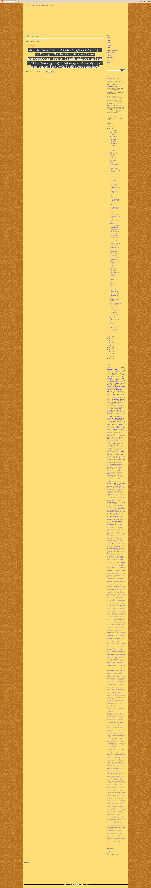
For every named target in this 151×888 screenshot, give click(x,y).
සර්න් (117, 625)
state (116, 491)
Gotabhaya (122, 386)
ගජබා (115, 716)
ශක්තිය (122, 817)
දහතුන (111, 178)
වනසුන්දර (121, 619)
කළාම (124, 708)
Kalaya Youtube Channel (113, 50)
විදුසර (108, 383)
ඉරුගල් (112, 697)
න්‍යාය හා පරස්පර (114, 241)
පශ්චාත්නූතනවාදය (119, 762)
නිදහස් (123, 754)
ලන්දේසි (115, 619)
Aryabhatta (116, 633)
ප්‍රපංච (119, 608)
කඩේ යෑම (112, 283)
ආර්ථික (114, 492)
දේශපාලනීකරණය (115, 744)
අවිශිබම (113, 689)
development (110, 522)
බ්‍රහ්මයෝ (110, 776)
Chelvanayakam (118, 424)
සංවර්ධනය (115, 442)
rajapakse (109, 675)
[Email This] (47, 72)
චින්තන (108, 497)
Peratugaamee (115, 568)
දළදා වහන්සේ (113, 306)
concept (108, 662)
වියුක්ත (108, 411)
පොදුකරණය (115, 611)
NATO (108, 651)
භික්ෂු (118, 782)
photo (115, 671)
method (121, 581)
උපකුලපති (119, 700)
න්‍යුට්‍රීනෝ (121, 499)
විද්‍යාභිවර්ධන (114, 809)
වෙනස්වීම (121, 622)
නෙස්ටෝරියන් (111, 759)
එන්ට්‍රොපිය (117, 703)
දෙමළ (110, 437)
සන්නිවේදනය (121, 552)
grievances (123, 665)
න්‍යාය (124, 749)
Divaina (109, 376)
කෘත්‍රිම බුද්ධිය (113, 223)
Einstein (115, 429)
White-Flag (114, 573)
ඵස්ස (122, 771)
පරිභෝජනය (116, 606)
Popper (108, 487)
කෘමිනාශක (118, 713)
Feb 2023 (112, 152)
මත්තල (121, 784)
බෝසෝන (109, 616)
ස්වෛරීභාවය (122, 831)
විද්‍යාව (120, 809)
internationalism (121, 385)
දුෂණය (108, 603)
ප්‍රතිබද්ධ (114, 608)
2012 (110, 356)
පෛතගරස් (116, 770)
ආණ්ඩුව (112, 591)
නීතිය (124, 605)
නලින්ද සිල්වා (113, 749)
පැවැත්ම (118, 543)
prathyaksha (110, 472)
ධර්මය (122, 747)
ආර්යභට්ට (121, 692)
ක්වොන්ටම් (110, 405)
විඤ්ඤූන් (115, 551)
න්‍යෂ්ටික (119, 749)
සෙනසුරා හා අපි (114, 297)
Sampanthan (109, 570)
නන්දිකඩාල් (109, 540)
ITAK (118, 419)
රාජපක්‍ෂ (117, 795)
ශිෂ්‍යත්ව (119, 819)
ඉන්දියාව (112, 286)
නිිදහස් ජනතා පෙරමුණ (113, 275)
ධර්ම (108, 747)
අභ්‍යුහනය (120, 527)
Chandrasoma (110, 635)
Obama (108, 568)
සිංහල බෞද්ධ (118, 481)
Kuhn (123, 451)
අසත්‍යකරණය (120, 689)
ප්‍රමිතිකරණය (110, 502)
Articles (109, 45)
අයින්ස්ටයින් (115, 461)
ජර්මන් (119, 728)
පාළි (109, 766)
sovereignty (116, 399)
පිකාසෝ (113, 766)
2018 (110, 343)
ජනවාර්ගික (121, 727)
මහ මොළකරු (113, 323)
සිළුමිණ (122, 627)
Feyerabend (110, 451)
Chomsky (121, 560)
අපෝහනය (123, 586)
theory (118, 584)
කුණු (117, 711)
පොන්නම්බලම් (122, 770)
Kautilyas (121, 644)
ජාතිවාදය (115, 537)
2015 (110, 349)
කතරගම (117, 706)
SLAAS (108, 518)
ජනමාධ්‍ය (109, 537)
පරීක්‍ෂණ (120, 500)
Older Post (100, 80)
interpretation (109, 581)
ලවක (117, 800)
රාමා (109, 797)
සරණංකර (119, 827)
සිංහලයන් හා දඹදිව (114, 231)
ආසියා (108, 694)
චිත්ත (122, 722)
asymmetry (123, 575)
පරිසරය (108, 762)
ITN (115, 484)
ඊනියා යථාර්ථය (113, 229)
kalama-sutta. (117, 668)
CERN (115, 560)
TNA (114, 391)
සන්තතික (117, 624)
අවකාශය (110, 589)
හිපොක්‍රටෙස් (110, 838)
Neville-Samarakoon (119, 651)
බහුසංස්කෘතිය (120, 613)
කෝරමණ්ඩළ (122, 714)
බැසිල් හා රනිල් (113, 197)
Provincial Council (117, 516)
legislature (109, 524)
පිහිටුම (117, 768)
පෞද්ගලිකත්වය (112, 545)
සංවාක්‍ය (117, 822)
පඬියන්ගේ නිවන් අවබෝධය (114, 105)
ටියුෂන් (116, 733)
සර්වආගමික (114, 828)
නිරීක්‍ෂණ (123, 438)
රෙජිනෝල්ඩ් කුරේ (114, 268)
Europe (108, 641)
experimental (109, 665)
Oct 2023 (112, 134)
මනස (121, 397)
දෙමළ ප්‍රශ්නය (120, 741)
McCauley (123, 565)
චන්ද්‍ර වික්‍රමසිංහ (117, 722)
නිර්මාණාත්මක (116, 757)
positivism (110, 673)
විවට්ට (115, 814)
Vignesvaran (112, 421)
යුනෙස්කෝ (109, 795)
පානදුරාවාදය (116, 765)
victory (114, 678)
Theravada (109, 456)
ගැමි (118, 719)
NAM (122, 649)
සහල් (115, 830)
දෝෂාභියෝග (117, 476)
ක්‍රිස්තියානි (109, 533)
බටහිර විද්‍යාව (110, 434)
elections (121, 445)
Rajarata (121, 454)
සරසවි (113, 625)
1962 (117, 630)
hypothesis (111, 667)
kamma (123, 668)
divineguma (110, 491)
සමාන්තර (108, 827)
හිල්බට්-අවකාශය (112, 556)
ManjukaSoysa (110, 649)
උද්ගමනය (109, 592)
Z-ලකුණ (123, 456)
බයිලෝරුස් (121, 773)
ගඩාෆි (119, 716)
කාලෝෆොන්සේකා (110, 711)
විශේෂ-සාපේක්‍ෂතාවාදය (113, 622)
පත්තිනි (110, 606)
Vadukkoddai (121, 571)
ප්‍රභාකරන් (123, 608)
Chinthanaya (116, 396)
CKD (110, 484)
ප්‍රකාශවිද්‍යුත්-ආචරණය (111, 763)
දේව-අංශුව (121, 743)
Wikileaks (121, 573)
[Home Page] (28, 36)
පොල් (110, 771)
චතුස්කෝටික (109, 722)
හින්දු (122, 629)
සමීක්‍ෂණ (114, 827)
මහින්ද (123, 546)
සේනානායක (110, 836)
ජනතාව (115, 727)
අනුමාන (121, 684)
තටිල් (108, 464)
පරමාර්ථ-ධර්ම (120, 760)
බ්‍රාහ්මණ (115, 776)
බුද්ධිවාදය (110, 779)
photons (109, 526)
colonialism (110, 380)
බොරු (122, 779)
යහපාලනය (119, 503)
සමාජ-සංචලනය (115, 825)
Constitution (119, 381)
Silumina (117, 570)
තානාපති (122, 735)
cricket (108, 445)
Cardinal (109, 424)
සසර (118, 554)
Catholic (109, 468)
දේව (116, 743)
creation (113, 662)
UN (115, 489)
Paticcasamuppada (118, 486)
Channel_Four (119, 513)
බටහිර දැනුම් (122, 545)
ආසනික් (120, 391)
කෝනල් (115, 597)
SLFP (108, 391)
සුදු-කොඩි (109, 629)
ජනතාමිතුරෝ (109, 727)
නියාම (116, 755)
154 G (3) (109, 557)
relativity (109, 473)
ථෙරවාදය (109, 476)
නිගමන (123, 752)
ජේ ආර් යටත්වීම (114, 164)
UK (122, 468)
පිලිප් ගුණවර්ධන (111, 768)
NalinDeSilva (112, 370)
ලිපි (108, 115)
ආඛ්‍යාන (121, 690)
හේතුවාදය (109, 841)
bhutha (112, 660)
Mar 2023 (112, 150)
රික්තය (120, 797)
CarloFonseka (110, 419)
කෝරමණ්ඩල (115, 714)
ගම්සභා (108, 717)
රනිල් (111, 281)
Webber (121, 659)
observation (109, 671)
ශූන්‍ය (108, 624)
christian (111, 576)
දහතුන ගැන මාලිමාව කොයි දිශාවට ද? (115, 226)
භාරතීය (108, 782)
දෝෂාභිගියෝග (116, 746)
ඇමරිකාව (116, 694)
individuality (119, 579)
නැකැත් (119, 752)
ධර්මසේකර (119, 603)
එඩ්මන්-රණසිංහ (110, 703)
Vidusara (118, 376)
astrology (111, 457)
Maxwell (121, 484)
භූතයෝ (110, 546)
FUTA (118, 435)
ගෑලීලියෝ (111, 535)
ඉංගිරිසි (117, 591)
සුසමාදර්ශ (109, 483)
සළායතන (109, 831)
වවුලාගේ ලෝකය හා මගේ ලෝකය (115, 234)
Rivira (121, 429)
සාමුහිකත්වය (120, 833)
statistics (121, 491)
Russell (115, 487)
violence (119, 678)
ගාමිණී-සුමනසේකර (112, 719)
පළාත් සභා (119, 448)
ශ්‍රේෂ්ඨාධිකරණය (113, 819)
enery (121, 663)
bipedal (117, 660)
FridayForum (120, 641)
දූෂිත (108, 741)
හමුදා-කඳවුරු (122, 836)
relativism (109, 584)
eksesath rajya (119, 457)
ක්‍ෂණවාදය (114, 594)
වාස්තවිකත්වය (114, 806)
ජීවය (108, 733)
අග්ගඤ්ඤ (114, 679)
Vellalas (120, 407)
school (114, 584)
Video (108, 573)
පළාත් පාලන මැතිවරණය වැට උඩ (114, 220)
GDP (108, 516)
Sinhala (118, 413)
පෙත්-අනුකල (109, 770)
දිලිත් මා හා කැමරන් (114, 319)
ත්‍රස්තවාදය (119, 475)
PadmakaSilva (110, 652)
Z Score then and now (112, 86)
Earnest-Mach (110, 640)
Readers (123, 426)
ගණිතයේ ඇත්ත (113, 253)
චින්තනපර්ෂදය (110, 418)
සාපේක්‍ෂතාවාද (116, 627)
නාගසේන (109, 752)
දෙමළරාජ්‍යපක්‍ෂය (110, 743)
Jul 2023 (112, 141)
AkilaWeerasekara (110, 632)
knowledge (109, 410)
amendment (116, 575)
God (115, 411)
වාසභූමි (108, 806)
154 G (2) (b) (110, 630)
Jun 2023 (112, 143)
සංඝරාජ (112, 624)
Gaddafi (112, 643)
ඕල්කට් (118, 592)
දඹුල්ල (122, 736)
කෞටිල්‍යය (121, 597)
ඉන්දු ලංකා (111, 462)
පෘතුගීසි (122, 768)
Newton (109, 399)
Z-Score (116, 456)
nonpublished (118, 404)
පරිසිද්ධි (122, 606)
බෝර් (115, 614)
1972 (122, 630)
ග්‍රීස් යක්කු (123, 717)
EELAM (109, 438)
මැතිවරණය (109, 480)
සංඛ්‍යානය (110, 820)
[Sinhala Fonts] (32, 36)
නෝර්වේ (121, 759)
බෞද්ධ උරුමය (110, 781)
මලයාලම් (115, 787)
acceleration (109, 575)
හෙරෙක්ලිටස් (114, 839)
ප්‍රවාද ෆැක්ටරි (113, 202)
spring (109, 676)
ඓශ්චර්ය (114, 705)
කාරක (124, 594)
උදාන (114, 700)
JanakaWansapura (117, 383)
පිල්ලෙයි (123, 766)
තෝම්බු (117, 736)
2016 (110, 347)
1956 (122, 437)
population (109, 583)
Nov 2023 (112, 132)
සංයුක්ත (114, 552)
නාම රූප (114, 752)
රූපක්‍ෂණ (118, 798)
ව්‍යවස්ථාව (119, 465)
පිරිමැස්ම (118, 766)
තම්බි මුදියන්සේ (113, 160)
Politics (109, 55)
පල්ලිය (113, 762)
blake (122, 660)
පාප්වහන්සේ (122, 765)
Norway (109, 486)
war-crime (122, 526)
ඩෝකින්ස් (121, 733)
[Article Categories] (37, 36)
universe (110, 678)
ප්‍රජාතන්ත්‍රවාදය (110, 543)
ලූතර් (110, 801)
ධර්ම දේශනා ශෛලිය (115, 747)
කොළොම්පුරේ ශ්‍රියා (114, 314)
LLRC (108, 408)
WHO (122, 443)
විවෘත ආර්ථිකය (122, 814)
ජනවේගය (109, 728)
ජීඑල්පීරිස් (122, 732)
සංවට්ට (112, 822)
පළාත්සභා (120, 541)
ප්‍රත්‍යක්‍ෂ (120, 418)
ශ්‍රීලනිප (108, 552)
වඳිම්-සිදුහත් (115, 803)
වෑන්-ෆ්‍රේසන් (121, 806)
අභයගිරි (110, 687)
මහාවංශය (121, 787)
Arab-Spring (109, 559)
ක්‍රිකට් (109, 709)
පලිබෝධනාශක (110, 541)
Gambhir (117, 643)
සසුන (119, 828)
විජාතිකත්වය (121, 808)
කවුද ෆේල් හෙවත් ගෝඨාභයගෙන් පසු (115, 294)
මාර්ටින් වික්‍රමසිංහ (110, 790)
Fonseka (108, 562)
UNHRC (123, 415)
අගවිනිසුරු (111, 527)
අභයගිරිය (110, 587)
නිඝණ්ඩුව (110, 754)
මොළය (111, 503)
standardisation (116, 676)
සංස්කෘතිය (116, 437)
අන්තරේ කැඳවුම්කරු (115, 243)
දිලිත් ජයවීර (112, 317)
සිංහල (123, 399)
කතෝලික (109, 708)
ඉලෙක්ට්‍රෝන (110, 494)
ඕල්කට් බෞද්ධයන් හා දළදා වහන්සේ (115, 304)
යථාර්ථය (120, 423)
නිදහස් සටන (111, 755)
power (115, 673)
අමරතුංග (115, 687)
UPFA (118, 518)
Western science (111, 52)
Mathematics (110, 413)
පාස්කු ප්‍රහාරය (113, 251)
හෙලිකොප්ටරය (114, 255)
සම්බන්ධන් (123, 624)
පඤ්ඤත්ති (109, 465)
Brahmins (120, 467)
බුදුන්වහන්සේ (116, 779)
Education (109, 426)
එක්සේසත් (122, 494)
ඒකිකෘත (108, 705)
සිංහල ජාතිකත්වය (114, 245)
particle (121, 524)
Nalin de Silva (112, 386)
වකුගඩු (108, 407)
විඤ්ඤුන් (108, 809)
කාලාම (122, 709)
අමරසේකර (116, 587)
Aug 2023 (112, 139)
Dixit (122, 638)
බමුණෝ (115, 773)
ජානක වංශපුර (118, 392)
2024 (110, 126)
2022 (110, 334)
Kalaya (108, 40)
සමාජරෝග (121, 825)
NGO (108, 404)
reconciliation (119, 472)
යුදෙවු (119, 548)
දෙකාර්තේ (113, 603)
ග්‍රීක (124, 533)
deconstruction (120, 662)
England (112, 400)
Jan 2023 (112, 154)
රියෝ (124, 797)
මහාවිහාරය (119, 478)
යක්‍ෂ (122, 480)
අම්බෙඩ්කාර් (121, 687)
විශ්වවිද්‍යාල (109, 507)
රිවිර (111, 427)
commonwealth (119, 576)
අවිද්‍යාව (108, 529)
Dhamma (110, 638)
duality (115, 663)
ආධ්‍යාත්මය (109, 692)
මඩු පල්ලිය (115, 784)
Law (114, 407)
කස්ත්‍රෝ (119, 708)
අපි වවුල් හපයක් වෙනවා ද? (114, 288)
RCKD (122, 568)
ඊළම (116, 494)
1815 (115, 483)
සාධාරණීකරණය (112, 833)
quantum (116, 583)
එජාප (110, 495)
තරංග (113, 735)
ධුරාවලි (108, 749)
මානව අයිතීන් (122, 616)
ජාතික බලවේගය (114, 312)
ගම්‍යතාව (113, 717)
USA (117, 443)
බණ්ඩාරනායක (109, 773)
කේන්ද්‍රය (123, 713)
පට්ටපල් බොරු (111, 500)
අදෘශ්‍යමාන (110, 586)
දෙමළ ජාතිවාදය (119, 432)
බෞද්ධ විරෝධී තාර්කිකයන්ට (114, 184)
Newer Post (30, 80)
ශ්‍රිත (107, 819)
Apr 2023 (112, 148)
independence (121, 421)
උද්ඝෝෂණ (109, 700)
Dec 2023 (112, 130)
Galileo (116, 468)
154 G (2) (109, 508)
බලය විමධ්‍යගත (114, 774)
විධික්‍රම (108, 812)
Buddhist (121, 633)
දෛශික (121, 744)
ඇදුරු (112, 694)
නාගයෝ (115, 751)
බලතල (108, 774)
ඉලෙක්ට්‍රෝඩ (117, 697)
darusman (120, 521)
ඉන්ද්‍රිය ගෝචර (119, 695)
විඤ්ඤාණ (109, 551)
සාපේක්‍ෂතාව (109, 627)
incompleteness (119, 667)
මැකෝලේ (117, 790)
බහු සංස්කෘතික (122, 774)
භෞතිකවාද (117, 546)
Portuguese (109, 454)
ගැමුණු (122, 719)
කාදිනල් (119, 594)
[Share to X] (50, 72)
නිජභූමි (116, 540)
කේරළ (109, 714)
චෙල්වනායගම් (116, 497)
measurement (111, 670)
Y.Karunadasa (116, 519)
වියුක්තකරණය (110, 814)
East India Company (119, 640)
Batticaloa (109, 560)
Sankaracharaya (110, 654)
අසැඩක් (116, 690)
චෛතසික (120, 535)
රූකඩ (110, 798)
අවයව (108, 689)
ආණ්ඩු (108, 591)
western (123, 584)
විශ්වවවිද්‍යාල (110, 816)
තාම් (113, 736)
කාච (113, 709)
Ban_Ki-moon (118, 510)
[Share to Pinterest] (53, 72)
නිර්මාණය (112, 605)
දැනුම (112, 464)
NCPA (112, 651)
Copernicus (122, 635)
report (114, 675)
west (108, 492)
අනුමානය (109, 686)
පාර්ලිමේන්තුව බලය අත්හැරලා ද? (115, 167)
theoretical (123, 676)
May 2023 (113, 145)
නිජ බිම (115, 754)
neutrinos (121, 670)
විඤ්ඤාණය (118, 621)
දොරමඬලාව (109, 746)
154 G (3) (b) (116, 557)
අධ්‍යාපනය (112, 423)
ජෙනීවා (123, 435)
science (119, 430)
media (108, 396)
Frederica (114, 641)
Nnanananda (120, 567)
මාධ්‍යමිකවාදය (115, 789)
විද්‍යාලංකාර (119, 505)
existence (109, 459)
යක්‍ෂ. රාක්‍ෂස (114, 793)
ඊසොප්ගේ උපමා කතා (113, 698)
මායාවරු (121, 789)
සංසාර (122, 822)
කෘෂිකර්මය (121, 595)
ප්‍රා (114, 610)
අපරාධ (120, 686)
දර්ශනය (108, 738)
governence (116, 665)
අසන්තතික (115, 589)
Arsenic (115, 394)
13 (113, 435)
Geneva (109, 392)
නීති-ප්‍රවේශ (123, 757)
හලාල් (121, 507)
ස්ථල (113, 831)
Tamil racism (120, 371)
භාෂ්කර (113, 782)
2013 (110, 354)
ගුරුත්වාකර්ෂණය (119, 462)
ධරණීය (122, 746)
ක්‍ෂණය (115, 495)
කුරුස (122, 711)
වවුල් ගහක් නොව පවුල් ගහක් (114, 262)
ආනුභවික (115, 692)
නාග (110, 751)
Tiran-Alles (115, 657)
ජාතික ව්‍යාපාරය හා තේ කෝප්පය (114, 208)
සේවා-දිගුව (117, 836)
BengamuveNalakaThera (113, 511)
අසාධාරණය (121, 589)
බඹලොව (114, 613)
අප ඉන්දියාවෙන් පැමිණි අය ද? (114, 258)
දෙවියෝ (114, 397)
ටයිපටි (112, 733)
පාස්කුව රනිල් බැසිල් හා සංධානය (115, 248)
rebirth (121, 583)
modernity (119, 416)
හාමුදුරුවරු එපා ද (114, 176)
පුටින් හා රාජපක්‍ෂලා (112, 96)
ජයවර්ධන (109, 600)
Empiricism (111, 443)
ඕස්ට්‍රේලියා (111, 706)
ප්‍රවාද (110, 440)
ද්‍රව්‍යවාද (115, 499)
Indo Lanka (117, 451)
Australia (121, 559)
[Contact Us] (41, 36)
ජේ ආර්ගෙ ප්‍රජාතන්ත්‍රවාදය (114, 157)
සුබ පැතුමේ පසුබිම (114, 321)
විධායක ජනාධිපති (120, 811)
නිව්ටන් (121, 540)
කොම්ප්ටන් (109, 597)
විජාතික (115, 808)
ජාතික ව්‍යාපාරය (113, 205)
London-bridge (119, 648)
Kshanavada (116, 565)
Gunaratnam (111, 644)
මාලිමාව (112, 162)
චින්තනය (119, 405)
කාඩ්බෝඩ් (117, 709)
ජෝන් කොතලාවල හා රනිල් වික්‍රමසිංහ (115, 213)
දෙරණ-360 (109, 538)
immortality (121, 578)
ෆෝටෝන (121, 556)
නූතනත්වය (120, 446)
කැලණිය (119, 410)
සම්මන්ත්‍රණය (112, 554)
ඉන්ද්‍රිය (121, 492)
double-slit (109, 663)
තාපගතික (109, 736)
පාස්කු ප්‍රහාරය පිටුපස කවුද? (114, 78)
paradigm (119, 470)
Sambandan (122, 487)
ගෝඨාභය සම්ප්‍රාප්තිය (115, 194)
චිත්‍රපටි (114, 724)
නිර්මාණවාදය (109, 757)
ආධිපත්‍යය (109, 530)
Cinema (109, 60)
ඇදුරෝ (115, 530)
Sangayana (119, 652)
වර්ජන (108, 621)
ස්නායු (117, 831)
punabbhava (120, 673)
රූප (113, 798)
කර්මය (109, 594)
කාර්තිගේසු (110, 595)
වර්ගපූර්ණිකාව (119, 549)
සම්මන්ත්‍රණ (109, 449)
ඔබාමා (113, 592)
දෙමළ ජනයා (113, 741)
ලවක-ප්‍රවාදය (122, 800)
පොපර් (123, 543)
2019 (110, 340)
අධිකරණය (118, 473)
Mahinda (118, 375)
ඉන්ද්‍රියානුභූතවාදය (111, 532)
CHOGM (111, 513)
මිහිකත (113, 792)
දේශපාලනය (119, 538)
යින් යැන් (121, 793)
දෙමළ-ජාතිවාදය (119, 464)
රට (113, 795)
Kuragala (121, 646)
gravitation (109, 430)
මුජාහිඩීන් (118, 792)
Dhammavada (117, 638)
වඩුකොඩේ (111, 549)
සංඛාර (108, 822)
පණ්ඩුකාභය (109, 760)
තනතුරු (108, 735)
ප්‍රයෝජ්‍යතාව (109, 765)
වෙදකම (112, 817)
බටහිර (111, 478)
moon (117, 670)
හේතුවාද (121, 839)
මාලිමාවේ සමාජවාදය (115, 210)
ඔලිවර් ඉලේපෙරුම (121, 705)
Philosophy (110, 57)
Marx (121, 411)
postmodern (115, 526)
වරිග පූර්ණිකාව (122, 803)
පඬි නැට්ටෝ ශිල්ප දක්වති (114, 188)
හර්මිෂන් (114, 629)
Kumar (114, 646)
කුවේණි (108, 713)
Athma (115, 559)
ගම (122, 716)
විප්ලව (121, 812)
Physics (120, 453)
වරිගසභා (112, 621)
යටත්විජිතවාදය (112, 548)
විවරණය (123, 621)
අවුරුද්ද (114, 529)
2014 (110, 351)
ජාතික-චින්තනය (115, 732)
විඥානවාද (109, 505)
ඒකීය (120, 532)
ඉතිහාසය (121, 530)
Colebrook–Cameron (118, 514)
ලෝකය (121, 801)
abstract (121, 489)
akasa (108, 660)
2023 (110, 128)
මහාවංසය (109, 789)
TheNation (114, 571)
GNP (108, 643)
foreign (115, 578)
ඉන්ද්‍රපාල (121, 591)
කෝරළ (110, 716)
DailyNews (109, 389)
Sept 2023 (113, 137)
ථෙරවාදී (121, 537)
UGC (110, 489)
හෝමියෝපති (116, 841)
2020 (110, 338)
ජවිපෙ (113, 446)
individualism (109, 579)
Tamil (123, 419)
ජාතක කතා (111, 730)
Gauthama (123, 643)
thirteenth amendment (119, 459)
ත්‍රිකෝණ (117, 735)
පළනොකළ (109, 608)
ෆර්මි (122, 841)
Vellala (108, 402)
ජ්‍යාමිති (123, 728)
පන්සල (115, 760)
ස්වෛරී (122, 625)
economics (109, 470)
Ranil (108, 371)
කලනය (114, 708)
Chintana (116, 635)
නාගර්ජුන (121, 751)
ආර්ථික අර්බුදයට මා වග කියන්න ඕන (114, 200)
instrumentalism (110, 668)
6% (116, 508)
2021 (110, 336)
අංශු (109, 461)
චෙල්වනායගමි (111, 725)
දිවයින (112, 388)
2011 (110, 358)
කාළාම (116, 595)
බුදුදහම (116, 502)
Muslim (120, 400)
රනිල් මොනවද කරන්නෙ (113, 181)
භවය (122, 781)
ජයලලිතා (114, 728)
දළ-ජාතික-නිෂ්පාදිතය (118, 738)
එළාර (122, 703)
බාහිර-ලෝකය (121, 776)
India (120, 388)
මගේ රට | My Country (112, 854)
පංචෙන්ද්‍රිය (109, 448)
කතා (122, 706)
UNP (121, 394)
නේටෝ (117, 759)
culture (114, 402)
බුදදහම (112, 778)
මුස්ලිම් (116, 480)
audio (113, 521)
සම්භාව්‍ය (108, 825)
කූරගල (113, 713)
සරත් (109, 625)
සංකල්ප (108, 435)
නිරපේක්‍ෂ (121, 755)
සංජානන (116, 507)
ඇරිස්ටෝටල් (122, 694)
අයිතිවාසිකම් (122, 587)
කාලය (121, 495)
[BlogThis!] (48, 72)
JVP (111, 381)
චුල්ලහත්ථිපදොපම (121, 724)
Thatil (114, 518)
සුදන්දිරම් (112, 835)
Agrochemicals (110, 467)
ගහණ (118, 717)
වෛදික (117, 817)
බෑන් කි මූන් (109, 614)
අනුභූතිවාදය (116, 586)
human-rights (118, 408)
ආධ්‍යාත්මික (115, 438)
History (109, 62)
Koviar (108, 646)
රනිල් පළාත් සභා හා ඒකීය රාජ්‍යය (115, 171)
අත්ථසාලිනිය (120, 679)
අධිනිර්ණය (109, 681)
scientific (123, 675)
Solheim (110, 655)
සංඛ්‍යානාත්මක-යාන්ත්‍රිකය (118, 820)
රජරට (122, 440)
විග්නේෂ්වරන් (109, 808)
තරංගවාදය (114, 600)
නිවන (123, 476)
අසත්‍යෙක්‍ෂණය (110, 690)
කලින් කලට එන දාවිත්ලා (114, 300)
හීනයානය (117, 838)
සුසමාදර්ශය (123, 835)
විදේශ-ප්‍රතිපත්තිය (111, 811)
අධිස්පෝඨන (116, 681)
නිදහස (119, 754)
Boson (123, 511)
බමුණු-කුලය (115, 440)
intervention (116, 581)
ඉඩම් (114, 695)
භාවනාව (123, 502)
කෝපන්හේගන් (117, 533)
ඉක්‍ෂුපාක (110, 695)
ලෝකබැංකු (115, 801)
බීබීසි (108, 778)
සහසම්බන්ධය (120, 830)
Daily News (119, 449)
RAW (116, 454)
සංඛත (124, 819)
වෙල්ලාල (121, 551)
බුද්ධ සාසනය (117, 778)
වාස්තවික (109, 481)
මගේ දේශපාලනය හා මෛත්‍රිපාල (115, 238)
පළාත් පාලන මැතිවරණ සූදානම (115, 309)
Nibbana (112, 453)
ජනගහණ (121, 725)
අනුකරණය (115, 684)
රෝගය (108, 442)
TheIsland (114, 373)
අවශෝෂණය (110, 475)
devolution (114, 445)
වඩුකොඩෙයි (109, 803)
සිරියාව (108, 835)
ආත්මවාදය (120, 529)
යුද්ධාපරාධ (109, 619)
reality (108, 446)
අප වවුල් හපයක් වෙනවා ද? (114, 265)
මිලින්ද (108, 792)
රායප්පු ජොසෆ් (114, 797)
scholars (118, 675)
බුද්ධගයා (123, 778)
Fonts (108, 42)
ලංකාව (113, 800)
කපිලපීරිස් (123, 592)
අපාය (124, 686)
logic (111, 416)
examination (109, 578)
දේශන (108, 744)
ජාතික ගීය (118, 730)
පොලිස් (116, 771)
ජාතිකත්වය (109, 432)
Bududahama (119, 389)
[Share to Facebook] (52, 72)
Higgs (118, 562)
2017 (110, 345)
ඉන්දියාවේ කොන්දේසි (115, 216)
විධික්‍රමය (114, 812)
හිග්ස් (119, 629)
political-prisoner (121, 671)
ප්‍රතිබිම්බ (120, 763)
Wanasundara (115, 659)
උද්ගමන (121, 698)
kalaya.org (109, 851)
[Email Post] (43, 71)
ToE (119, 657)
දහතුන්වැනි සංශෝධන (119, 602)
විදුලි (124, 809)
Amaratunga (122, 483)
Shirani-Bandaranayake (120, 654)
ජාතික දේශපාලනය (114, 291)
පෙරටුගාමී (109, 611)
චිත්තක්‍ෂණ (109, 724)
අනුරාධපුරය (114, 686)
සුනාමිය (117, 835)
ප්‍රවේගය (110, 610)
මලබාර (110, 787)
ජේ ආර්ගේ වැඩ (113, 174)
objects (116, 524)
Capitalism (122, 442)
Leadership (109, 648)
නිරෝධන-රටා (118, 605)
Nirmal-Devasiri (112, 567)
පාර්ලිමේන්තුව (120, 610)
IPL (116, 644)
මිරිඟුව (122, 790)
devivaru (120, 522)
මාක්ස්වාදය (119, 434)
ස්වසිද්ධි (123, 554)
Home (65, 80)
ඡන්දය (117, 725)
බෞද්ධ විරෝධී (115, 616)
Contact (109, 47)
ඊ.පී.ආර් (123, 697)
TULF (116, 655)
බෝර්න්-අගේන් (120, 614)
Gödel (113, 562)
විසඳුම (116, 816)
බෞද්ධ (121, 402)
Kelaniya (116, 426)
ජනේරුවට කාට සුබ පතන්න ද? (114, 326)
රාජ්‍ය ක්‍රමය (123, 795)
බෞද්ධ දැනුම (117, 781)
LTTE (108, 394)
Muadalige (117, 649)
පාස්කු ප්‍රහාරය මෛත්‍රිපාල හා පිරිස (115, 271)
